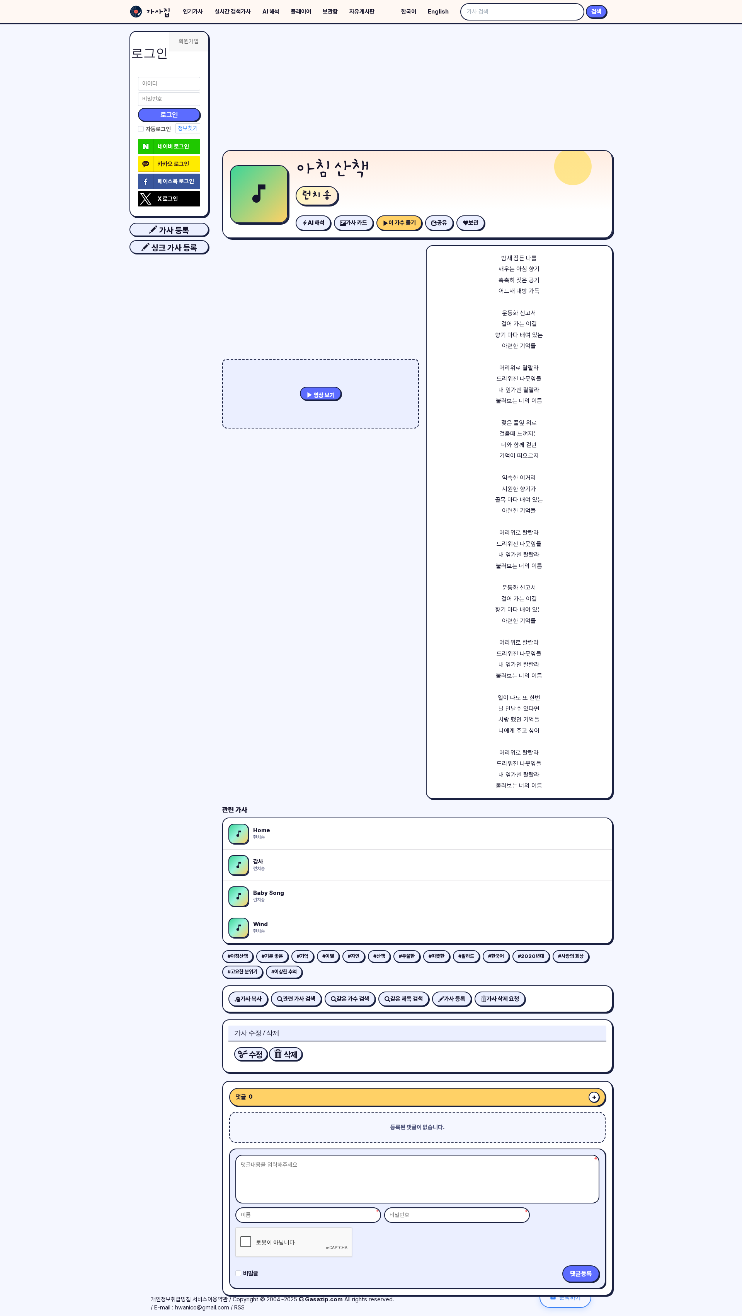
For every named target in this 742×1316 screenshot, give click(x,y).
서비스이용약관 (210, 1299)
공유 (442, 222)
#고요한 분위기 (242, 972)
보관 (473, 222)
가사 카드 (356, 222)
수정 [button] (255, 1055)
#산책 (379, 956)
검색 (596, 11)
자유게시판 (361, 11)
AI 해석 (270, 11)
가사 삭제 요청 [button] (503, 998)
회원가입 (189, 41)
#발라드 (466, 956)
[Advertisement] (417, 89)
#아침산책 (238, 956)
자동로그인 (158, 129)
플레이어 (301, 11)
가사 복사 (251, 998)
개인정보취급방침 (171, 1299)
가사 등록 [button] (173, 230)
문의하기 (570, 1297)
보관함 (330, 11)
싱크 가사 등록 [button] (173, 248)
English (438, 11)
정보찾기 (188, 128)
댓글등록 (581, 1273)
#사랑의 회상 (571, 956)
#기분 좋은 (272, 956)
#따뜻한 (436, 956)
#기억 (302, 956)
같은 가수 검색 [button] (353, 998)
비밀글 (250, 1273)
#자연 (353, 956)
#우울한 (407, 956)
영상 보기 (323, 395)
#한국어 (496, 956)
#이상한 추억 (284, 972)
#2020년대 (531, 956)
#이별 (328, 956)
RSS (239, 1307)
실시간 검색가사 (232, 11)
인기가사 (193, 11)
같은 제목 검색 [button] (406, 998)
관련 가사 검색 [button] (299, 998)
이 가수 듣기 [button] (402, 222)
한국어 (408, 11)
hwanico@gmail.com (202, 1307)
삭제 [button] (290, 1055)
